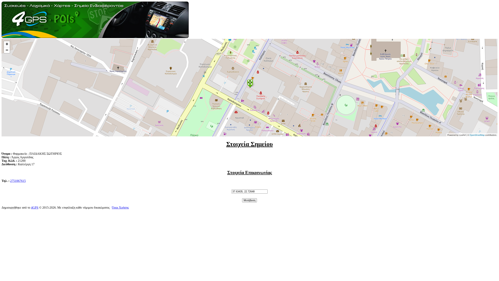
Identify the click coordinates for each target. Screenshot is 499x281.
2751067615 (18, 180)
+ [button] (7, 44)
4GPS (34, 207)
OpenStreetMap (477, 134)
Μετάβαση (249, 200)
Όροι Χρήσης (120, 207)
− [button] (7, 50)
